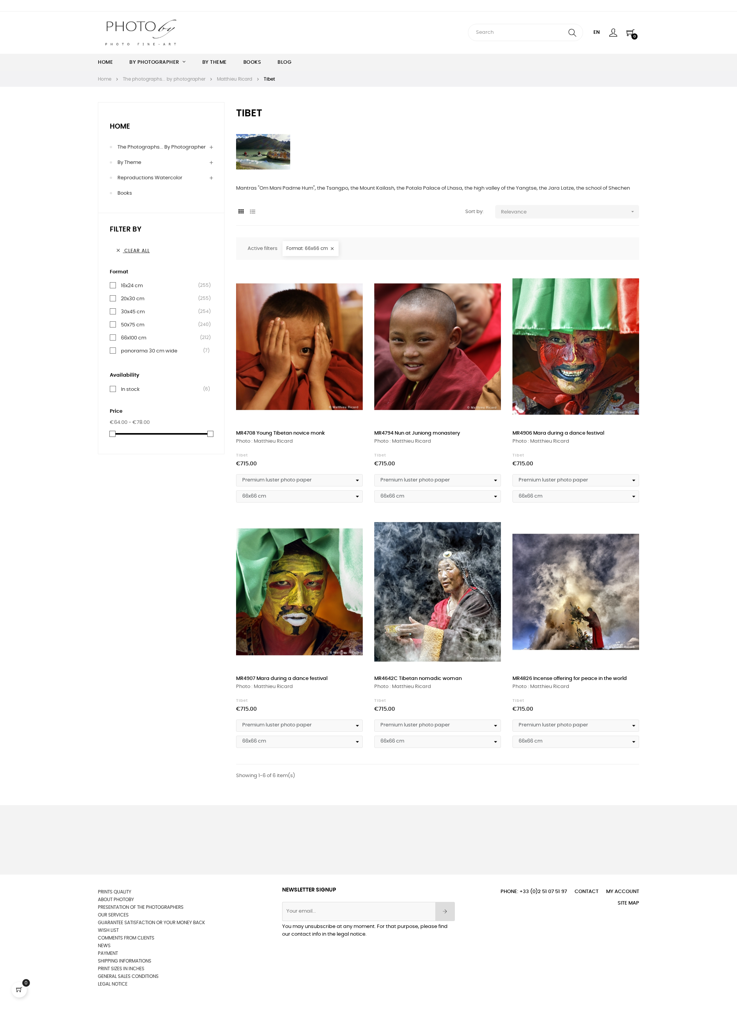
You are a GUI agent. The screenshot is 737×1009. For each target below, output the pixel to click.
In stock (130, 389)
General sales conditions (128, 976)
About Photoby (116, 899)
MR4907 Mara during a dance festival (281, 678)
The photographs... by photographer (161, 147)
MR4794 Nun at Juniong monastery (417, 433)
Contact (586, 891)
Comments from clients (126, 938)
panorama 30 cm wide (149, 351)
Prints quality (114, 892)
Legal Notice (112, 984)
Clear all (133, 250)
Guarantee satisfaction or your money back (151, 922)
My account (622, 891)
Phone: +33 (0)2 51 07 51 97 (534, 891)
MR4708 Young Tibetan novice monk (280, 433)
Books (124, 193)
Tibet (242, 455)
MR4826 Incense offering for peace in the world (569, 678)
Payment (108, 953)
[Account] (613, 32)
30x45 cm (133, 311)
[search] (572, 32)
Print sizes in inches (121, 968)
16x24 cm (132, 285)
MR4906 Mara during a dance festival (558, 433)
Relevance (568, 211)
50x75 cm (132, 325)
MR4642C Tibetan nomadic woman (418, 678)
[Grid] (241, 212)
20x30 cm (132, 298)
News (104, 945)
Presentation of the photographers (140, 907)
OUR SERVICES (113, 915)
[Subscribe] (445, 911)
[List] (252, 212)
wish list (108, 930)
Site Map (628, 903)
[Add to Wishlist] (348, 281)
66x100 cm (133, 338)
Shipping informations (124, 961)
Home (120, 126)
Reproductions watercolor (149, 177)
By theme (129, 162)
